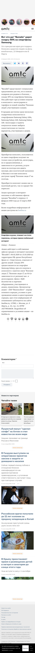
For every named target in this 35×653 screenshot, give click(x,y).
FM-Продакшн (5, 610)
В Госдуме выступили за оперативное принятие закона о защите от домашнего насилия (15, 457)
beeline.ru (22, 210)
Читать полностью (17, 447)
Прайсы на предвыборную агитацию (10, 621)
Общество (14, 33)
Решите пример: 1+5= (8, 381)
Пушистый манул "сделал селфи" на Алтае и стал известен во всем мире (15, 431)
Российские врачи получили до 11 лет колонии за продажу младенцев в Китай (17, 516)
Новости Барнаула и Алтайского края (11, 624)
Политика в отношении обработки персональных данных (16, 629)
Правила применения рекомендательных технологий (15, 627)
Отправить (7, 384)
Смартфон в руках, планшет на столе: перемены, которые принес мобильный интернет (17, 238)
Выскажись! (6, 63)
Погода (3, 617)
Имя (3, 362)
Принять (25, 648)
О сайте (3, 619)
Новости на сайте (6, 608)
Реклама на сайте (6, 615)
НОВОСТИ (4, 33)
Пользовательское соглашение (9, 612)
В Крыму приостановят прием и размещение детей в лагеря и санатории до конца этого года (16, 563)
